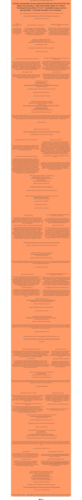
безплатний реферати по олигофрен (61, 495)
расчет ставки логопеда (41, 179)
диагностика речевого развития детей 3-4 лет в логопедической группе (41, 300)
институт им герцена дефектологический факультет (41, 416)
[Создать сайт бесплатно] (41, 499)
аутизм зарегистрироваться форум (41, 108)
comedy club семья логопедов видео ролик (45, 495)
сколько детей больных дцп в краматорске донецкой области (41, 434)
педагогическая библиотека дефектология (41, 475)
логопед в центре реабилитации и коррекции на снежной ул (41, 102)
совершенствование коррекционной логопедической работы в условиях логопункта (41, 85)
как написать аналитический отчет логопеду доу (41, 254)
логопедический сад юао (41, 82)
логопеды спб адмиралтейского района (60, 454)
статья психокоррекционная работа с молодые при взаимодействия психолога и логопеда (41, 105)
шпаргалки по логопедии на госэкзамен (41, 478)
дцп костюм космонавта (41, 373)
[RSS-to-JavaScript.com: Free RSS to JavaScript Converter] (29, 494)
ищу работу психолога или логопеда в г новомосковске (41, 186)
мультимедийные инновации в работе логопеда (41, 40)
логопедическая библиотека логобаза (41, 197)
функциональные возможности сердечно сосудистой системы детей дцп (41, 317)
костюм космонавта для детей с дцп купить (41, 176)
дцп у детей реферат (41, 431)
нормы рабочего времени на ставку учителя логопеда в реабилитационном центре (55, 463)
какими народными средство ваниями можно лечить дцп (41, 472)
